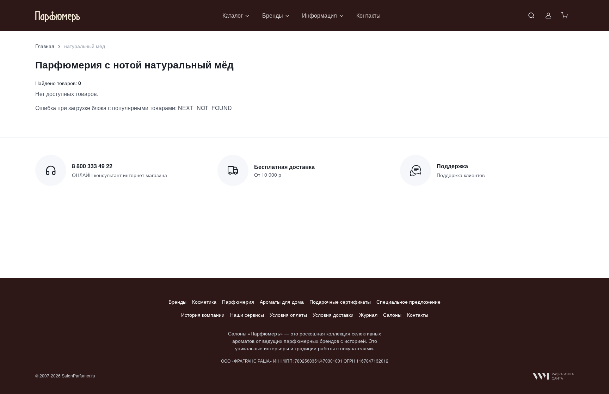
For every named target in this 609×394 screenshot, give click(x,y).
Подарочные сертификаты (340, 301)
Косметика (204, 301)
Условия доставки (333, 314)
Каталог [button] (232, 15)
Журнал (368, 314)
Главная (44, 45)
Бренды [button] (272, 15)
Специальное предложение (408, 301)
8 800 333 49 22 (92, 166)
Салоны (392, 314)
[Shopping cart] (565, 15)
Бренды (177, 301)
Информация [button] (319, 15)
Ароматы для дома (282, 301)
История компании (202, 314)
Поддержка (452, 166)
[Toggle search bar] (531, 15)
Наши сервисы (247, 314)
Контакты (368, 15)
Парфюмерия (238, 301)
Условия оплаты (288, 314)
